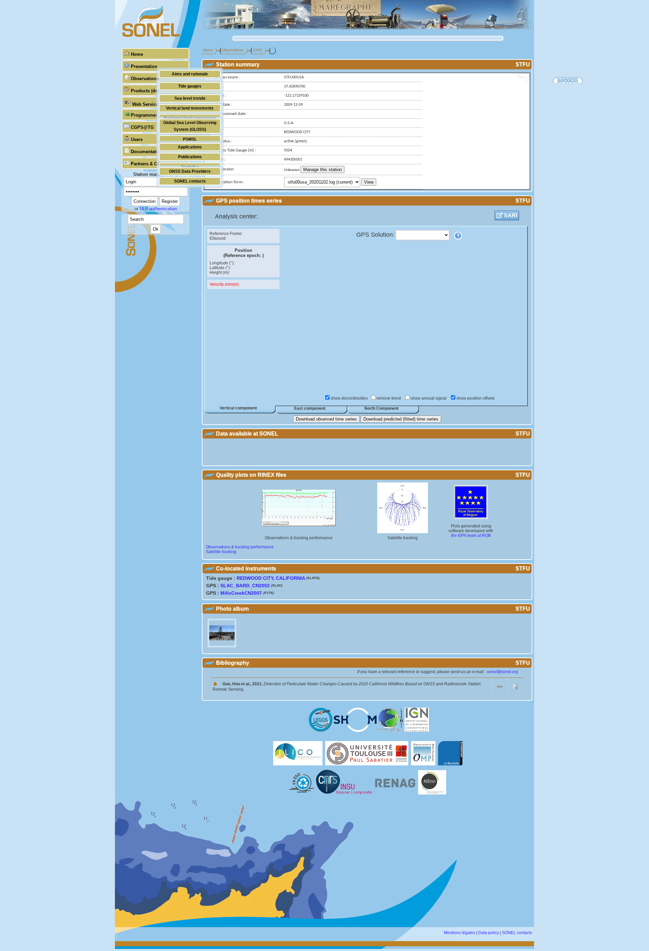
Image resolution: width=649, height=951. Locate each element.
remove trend (389, 398)
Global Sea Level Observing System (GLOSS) (189, 126)
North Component (381, 408)
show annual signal (429, 398)
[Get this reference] (499, 687)
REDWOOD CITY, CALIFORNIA (271, 578)
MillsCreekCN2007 (241, 593)
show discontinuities (349, 398)
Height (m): (220, 272)
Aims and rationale (190, 74)
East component (310, 408)
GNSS (257, 50)
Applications (190, 147)
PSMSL (190, 139)
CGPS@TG (142, 127)
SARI (510, 215)
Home (137, 54)
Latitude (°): (220, 267)
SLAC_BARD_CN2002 (245, 585)
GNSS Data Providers (190, 171)
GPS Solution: (375, 234)
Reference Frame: (226, 233)
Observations (145, 78)
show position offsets (475, 398)
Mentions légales (459, 932)
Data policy (488, 932)
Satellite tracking (221, 551)
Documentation (147, 151)
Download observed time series (326, 419)
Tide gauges (189, 86)
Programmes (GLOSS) (154, 115)
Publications (190, 156)
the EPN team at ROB (471, 535)
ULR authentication (158, 208)
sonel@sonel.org (502, 671)
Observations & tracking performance (240, 547)
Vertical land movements (190, 108)
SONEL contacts (190, 181)
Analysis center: (236, 216)
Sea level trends (190, 98)
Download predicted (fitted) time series (400, 419)
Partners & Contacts (151, 163)
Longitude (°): (222, 263)
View (369, 182)
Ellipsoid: (218, 238)
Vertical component (238, 408)
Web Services (146, 104)
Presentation (144, 66)
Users (137, 139)
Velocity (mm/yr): (225, 284)
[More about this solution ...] (458, 236)
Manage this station (322, 169)
